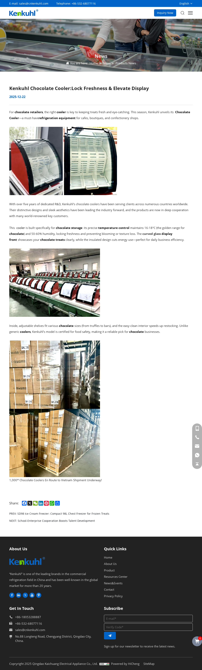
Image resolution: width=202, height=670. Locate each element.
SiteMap (148, 664)
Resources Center (115, 577)
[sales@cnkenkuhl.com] (197, 446)
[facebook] (11, 595)
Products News (126, 63)
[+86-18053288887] (197, 428)
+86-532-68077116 (84, 3)
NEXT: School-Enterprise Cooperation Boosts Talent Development (52, 521)
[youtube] (32, 595)
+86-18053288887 (28, 617)
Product (109, 570)
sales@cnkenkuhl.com (33, 3)
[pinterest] (38, 595)
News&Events (113, 583)
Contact (109, 589)
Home (94, 63)
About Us (110, 564)
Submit (110, 635)
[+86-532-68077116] (197, 437)
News (106, 63)
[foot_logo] (27, 561)
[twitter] (25, 595)
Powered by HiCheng (125, 664)
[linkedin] (18, 595)
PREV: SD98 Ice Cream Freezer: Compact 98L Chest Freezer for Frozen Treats (59, 513)
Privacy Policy (113, 596)
